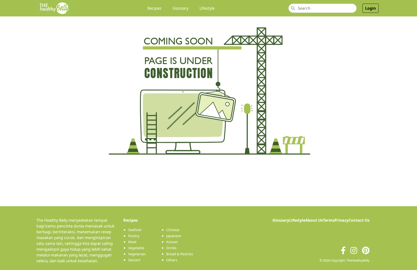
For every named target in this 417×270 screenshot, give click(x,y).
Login (370, 8)
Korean (172, 242)
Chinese (172, 229)
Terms (328, 220)
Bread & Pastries (179, 254)
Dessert (134, 260)
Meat (132, 242)
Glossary (180, 8)
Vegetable (136, 248)
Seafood (134, 229)
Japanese (173, 236)
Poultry (133, 236)
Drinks (171, 248)
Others (171, 260)
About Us (314, 220)
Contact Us (358, 220)
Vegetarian (137, 254)
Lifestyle (207, 8)
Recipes (155, 8)
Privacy (341, 220)
